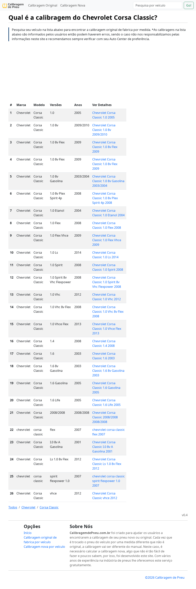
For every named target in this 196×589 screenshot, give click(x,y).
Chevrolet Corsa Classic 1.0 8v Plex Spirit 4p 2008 (105, 198)
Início (28, 533)
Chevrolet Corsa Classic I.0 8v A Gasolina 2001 (103, 446)
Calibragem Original (42, 5)
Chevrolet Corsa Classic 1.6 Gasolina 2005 (106, 387)
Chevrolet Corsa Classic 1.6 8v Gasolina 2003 (108, 370)
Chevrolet (28, 507)
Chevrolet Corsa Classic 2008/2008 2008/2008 (105, 417)
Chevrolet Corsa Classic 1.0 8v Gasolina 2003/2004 (108, 181)
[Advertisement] (98, 71)
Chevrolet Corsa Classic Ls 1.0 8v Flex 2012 (106, 464)
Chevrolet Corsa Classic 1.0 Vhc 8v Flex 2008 (107, 311)
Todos (12, 507)
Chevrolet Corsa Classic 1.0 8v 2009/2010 (103, 130)
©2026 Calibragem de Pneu (165, 577)
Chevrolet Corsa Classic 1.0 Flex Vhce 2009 (106, 240)
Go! (188, 5)
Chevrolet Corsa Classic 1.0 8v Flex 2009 (104, 147)
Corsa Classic (49, 507)
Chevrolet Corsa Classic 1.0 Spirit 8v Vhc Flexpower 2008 (106, 282)
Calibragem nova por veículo (44, 547)
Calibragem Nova (72, 5)
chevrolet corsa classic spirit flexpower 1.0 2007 (108, 481)
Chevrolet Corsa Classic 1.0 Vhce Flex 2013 (106, 328)
